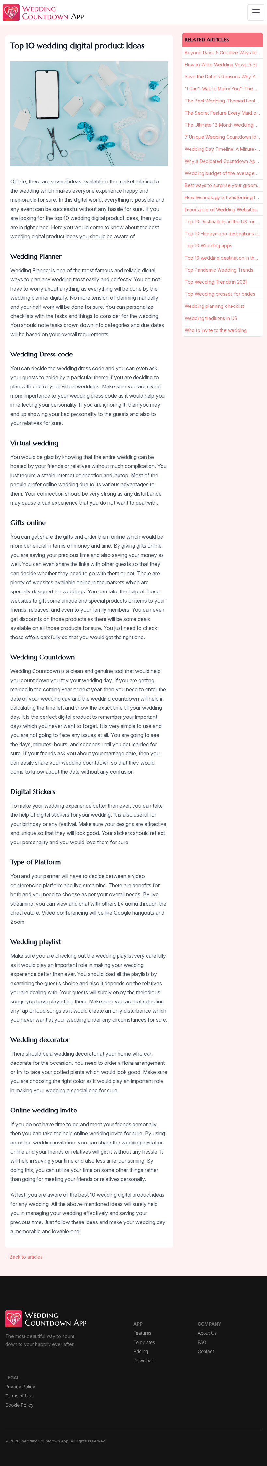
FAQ (202, 1342)
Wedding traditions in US (211, 318)
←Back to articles (24, 1257)
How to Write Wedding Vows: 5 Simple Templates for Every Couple (224, 64)
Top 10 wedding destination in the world (224, 257)
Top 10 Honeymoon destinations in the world (224, 233)
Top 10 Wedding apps (208, 245)
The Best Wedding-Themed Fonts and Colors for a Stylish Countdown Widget (224, 100)
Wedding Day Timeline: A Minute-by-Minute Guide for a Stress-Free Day (224, 149)
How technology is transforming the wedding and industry (224, 197)
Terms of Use (19, 1395)
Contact (206, 1351)
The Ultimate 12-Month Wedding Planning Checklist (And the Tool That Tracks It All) (224, 125)
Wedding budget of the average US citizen (224, 173)
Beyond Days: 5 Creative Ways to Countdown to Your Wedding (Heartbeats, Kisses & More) (224, 52)
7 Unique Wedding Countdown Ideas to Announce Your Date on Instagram (224, 137)
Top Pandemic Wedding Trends (219, 270)
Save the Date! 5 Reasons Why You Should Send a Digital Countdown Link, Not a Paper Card (224, 76)
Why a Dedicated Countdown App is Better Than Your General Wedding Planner (224, 161)
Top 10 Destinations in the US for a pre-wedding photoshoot (224, 221)
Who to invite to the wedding (216, 330)
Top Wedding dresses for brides (220, 294)
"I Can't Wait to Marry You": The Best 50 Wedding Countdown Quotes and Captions (224, 88)
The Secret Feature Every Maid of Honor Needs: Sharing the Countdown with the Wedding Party (224, 113)
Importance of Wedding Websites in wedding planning (224, 209)
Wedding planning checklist (214, 306)
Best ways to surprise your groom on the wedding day (224, 185)
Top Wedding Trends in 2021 (216, 282)
